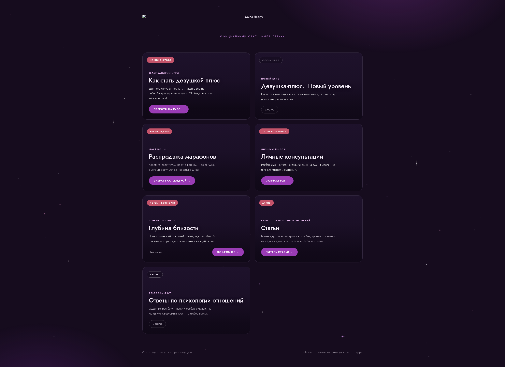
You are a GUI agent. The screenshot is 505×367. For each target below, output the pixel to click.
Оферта (359, 352)
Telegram (307, 352)
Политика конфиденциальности (333, 352)
